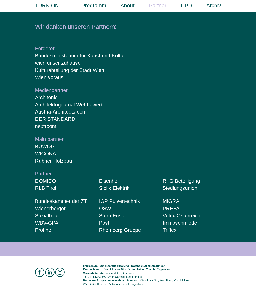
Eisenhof (109, 181)
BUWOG (45, 146)
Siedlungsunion (180, 188)
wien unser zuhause (58, 63)
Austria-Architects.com (60, 112)
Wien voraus (49, 77)
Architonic (46, 97)
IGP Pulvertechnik (119, 201)
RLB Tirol (45, 188)
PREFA (171, 208)
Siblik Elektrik (114, 188)
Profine (43, 230)
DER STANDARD (55, 119)
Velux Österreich (181, 215)
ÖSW (105, 208)
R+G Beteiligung (181, 181)
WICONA (45, 153)
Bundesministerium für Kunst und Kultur (80, 55)
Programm (94, 5)
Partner (157, 5)
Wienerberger (50, 208)
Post (104, 223)
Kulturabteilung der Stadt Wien (69, 70)
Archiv (213, 5)
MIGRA (171, 201)
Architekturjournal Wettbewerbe (70, 105)
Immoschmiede (180, 223)
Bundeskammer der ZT (61, 201)
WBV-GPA (46, 223)
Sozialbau (46, 215)
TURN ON (47, 5)
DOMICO (45, 181)
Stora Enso (111, 215)
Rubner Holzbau (53, 161)
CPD (186, 5)
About (128, 5)
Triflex (170, 230)
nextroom (45, 126)
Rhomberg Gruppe (120, 230)
